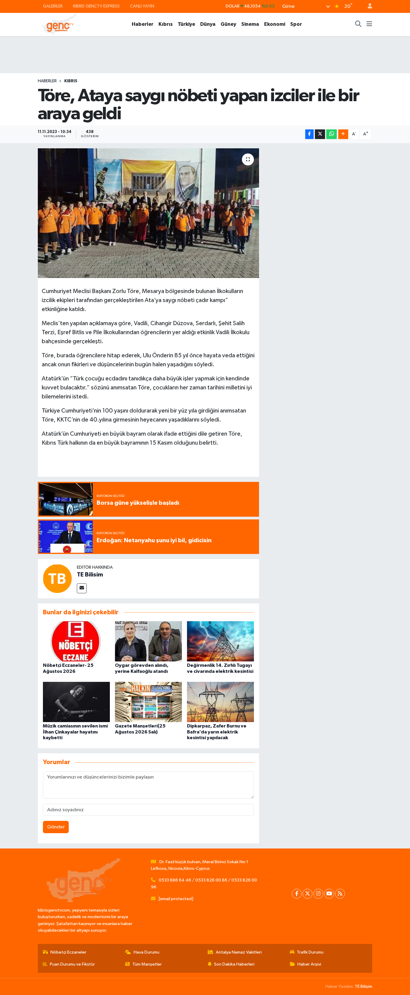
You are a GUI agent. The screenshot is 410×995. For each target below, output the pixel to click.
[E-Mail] (82, 588)
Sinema (250, 24)
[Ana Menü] (369, 24)
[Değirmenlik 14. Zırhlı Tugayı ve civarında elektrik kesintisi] (220, 641)
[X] (307, 894)
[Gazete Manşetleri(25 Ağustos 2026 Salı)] (148, 701)
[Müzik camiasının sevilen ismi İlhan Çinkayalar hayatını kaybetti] (76, 701)
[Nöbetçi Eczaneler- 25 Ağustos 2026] (76, 641)
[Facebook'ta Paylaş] (309, 134)
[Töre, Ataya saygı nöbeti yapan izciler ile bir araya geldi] (148, 213)
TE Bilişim (363, 986)
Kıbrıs (165, 24)
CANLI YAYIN (142, 6)
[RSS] (340, 894)
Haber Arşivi (309, 964)
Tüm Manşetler (147, 964)
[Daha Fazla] (343, 134)
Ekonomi (274, 24)
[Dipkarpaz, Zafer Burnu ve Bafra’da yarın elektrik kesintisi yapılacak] (220, 701)
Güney (228, 24)
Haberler (142, 24)
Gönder (56, 827)
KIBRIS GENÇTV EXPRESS (96, 6)
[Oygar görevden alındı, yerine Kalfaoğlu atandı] (148, 641)
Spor (296, 24)
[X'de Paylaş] (320, 134)
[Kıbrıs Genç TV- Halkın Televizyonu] (59, 24)
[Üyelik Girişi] (367, 6)
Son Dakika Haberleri (234, 964)
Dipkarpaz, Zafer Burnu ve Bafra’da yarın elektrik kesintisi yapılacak (216, 732)
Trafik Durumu (310, 952)
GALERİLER (53, 6)
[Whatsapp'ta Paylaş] (331, 134)
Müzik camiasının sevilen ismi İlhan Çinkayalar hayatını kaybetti (75, 732)
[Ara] (358, 24)
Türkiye (186, 24)
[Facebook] (297, 894)
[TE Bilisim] (57, 578)
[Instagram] (318, 894)
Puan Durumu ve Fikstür (72, 964)
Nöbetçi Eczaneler (68, 952)
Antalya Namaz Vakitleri (239, 952)
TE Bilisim (90, 575)
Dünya (208, 24)
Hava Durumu (146, 952)
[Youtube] (329, 894)
